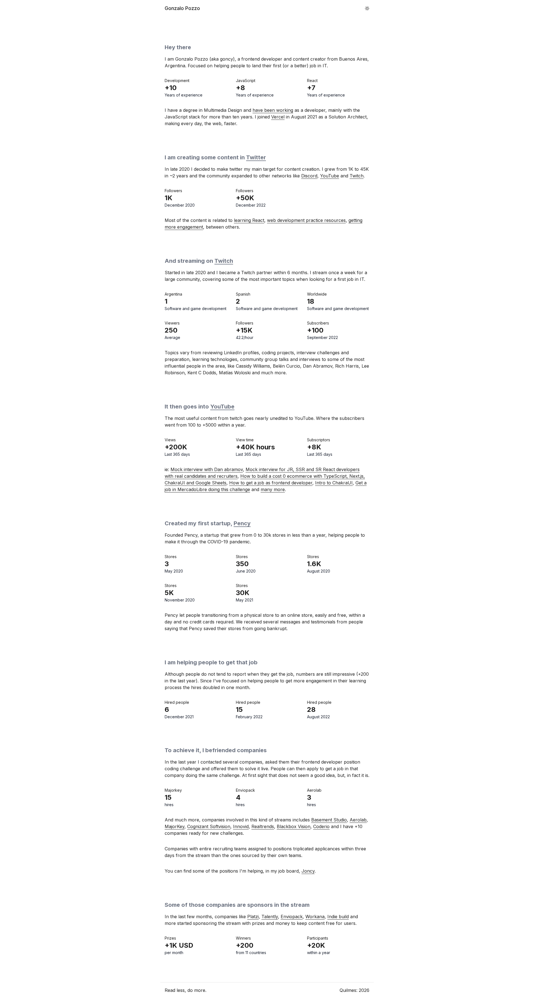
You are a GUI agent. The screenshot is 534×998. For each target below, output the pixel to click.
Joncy (308, 871)
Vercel (278, 117)
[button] (367, 8)
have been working (273, 110)
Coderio (321, 826)
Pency (242, 523)
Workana (315, 916)
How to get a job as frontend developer (270, 483)
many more (273, 489)
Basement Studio (329, 820)
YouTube (329, 176)
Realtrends (262, 826)
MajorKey (174, 826)
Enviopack (292, 916)
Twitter (256, 157)
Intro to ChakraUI (334, 483)
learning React (249, 220)
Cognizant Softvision (208, 826)
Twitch (357, 176)
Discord (309, 176)
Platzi (253, 916)
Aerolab (358, 820)
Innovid (241, 826)
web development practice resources (306, 220)
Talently (269, 916)
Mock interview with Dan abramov (206, 469)
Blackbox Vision (293, 826)
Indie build (338, 916)
